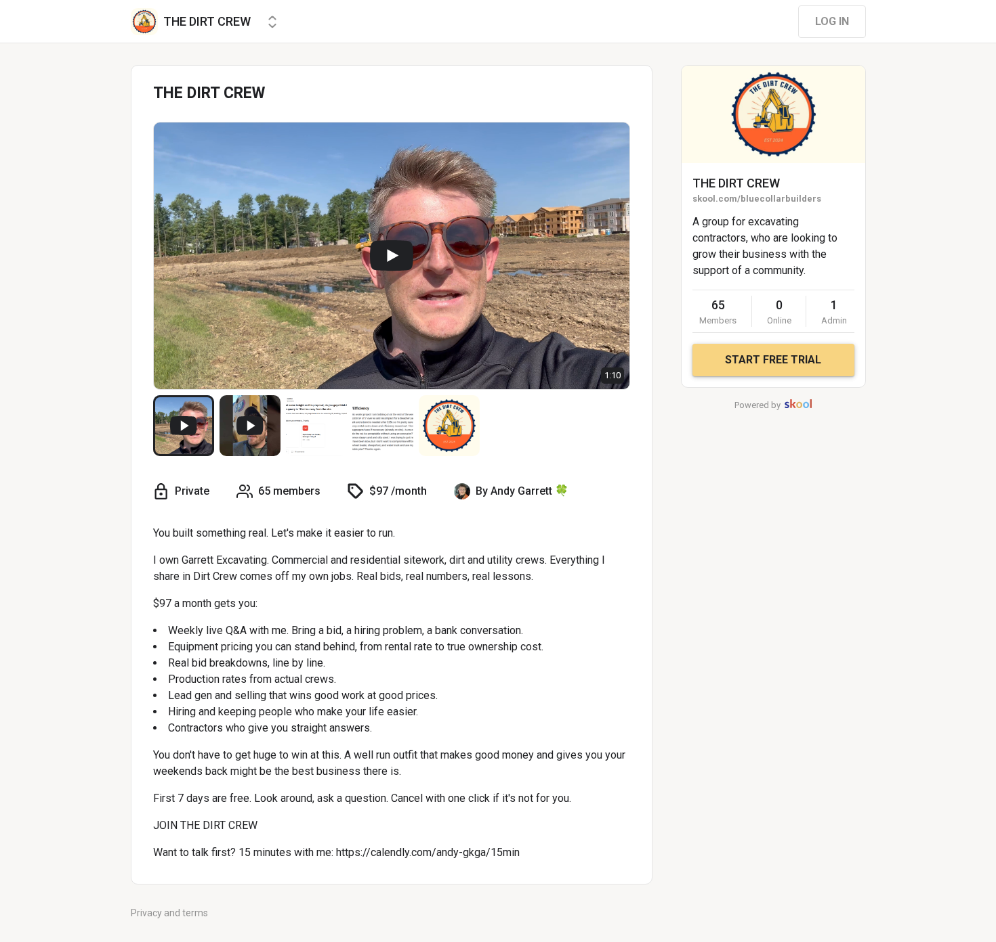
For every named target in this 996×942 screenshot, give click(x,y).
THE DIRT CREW (736, 183)
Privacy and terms (169, 912)
